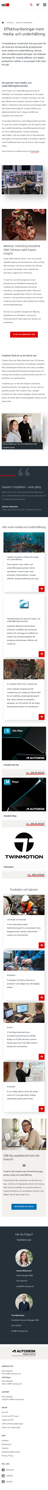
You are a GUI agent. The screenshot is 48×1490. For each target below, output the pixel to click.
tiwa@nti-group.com (19, 1331)
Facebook (10, 1470)
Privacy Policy (7, 1456)
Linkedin (9, 1476)
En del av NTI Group (10, 1416)
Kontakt (5, 1441)
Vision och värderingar (11, 1427)
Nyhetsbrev (6, 1444)
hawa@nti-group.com (25, 1286)
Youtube (9, 1482)
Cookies (5, 1448)
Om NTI (5, 1412)
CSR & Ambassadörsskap (12, 1424)
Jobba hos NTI (8, 1420)
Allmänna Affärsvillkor (11, 1452)
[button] (31, 4)
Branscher (10, 23)
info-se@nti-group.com (11, 1374)
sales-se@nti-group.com (12, 1384)
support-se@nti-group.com (13, 1399)
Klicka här (35, 151)
